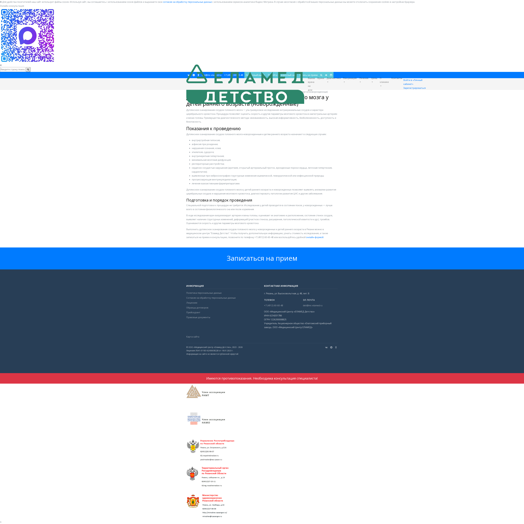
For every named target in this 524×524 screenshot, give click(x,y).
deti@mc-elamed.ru (312, 305)
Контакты (396, 78)
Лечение (363, 78)
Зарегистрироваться (414, 87)
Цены (374, 78)
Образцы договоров (197, 307)
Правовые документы (198, 317)
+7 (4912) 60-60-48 (273, 305)
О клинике (384, 80)
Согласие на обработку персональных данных (211, 297)
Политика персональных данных (204, 292)
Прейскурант (193, 312)
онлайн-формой (314, 237)
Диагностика (334, 78)
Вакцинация (350, 78)
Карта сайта (192, 336)
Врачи (320, 78)
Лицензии (191, 302)
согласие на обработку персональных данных (187, 1)
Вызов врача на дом (311, 84)
